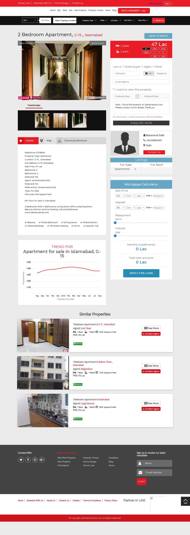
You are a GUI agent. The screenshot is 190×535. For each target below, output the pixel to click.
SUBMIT (142, 481)
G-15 (78, 35)
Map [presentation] (49, 140)
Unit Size (114, 20)
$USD (155, 49)
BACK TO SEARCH (158, 36)
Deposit (120, 202)
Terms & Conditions (154, 117)
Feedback (113, 458)
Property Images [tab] (34, 105)
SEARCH (159, 20)
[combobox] (30, 20)
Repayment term (122, 217)
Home (52, 10)
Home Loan (24, 3)
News (107, 10)
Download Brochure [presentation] (75, 140)
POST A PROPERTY (133, 10)
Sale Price (121, 190)
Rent (65, 10)
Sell (70, 10)
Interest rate (120, 230)
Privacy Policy (110, 500)
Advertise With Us (35, 500)
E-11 (101, 324)
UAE (163, 56)
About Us (51, 500)
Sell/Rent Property (66, 458)
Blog (114, 10)
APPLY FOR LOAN (141, 273)
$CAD (163, 49)
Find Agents (63, 465)
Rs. (146, 49)
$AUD (146, 52)
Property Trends (95, 10)
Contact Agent (151, 333)
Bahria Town (105, 361)
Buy (59, 10)
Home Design (61, 3)
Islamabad (93, 35)
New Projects (80, 10)
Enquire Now (141, 123)
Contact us (77, 3)
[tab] (28, 140)
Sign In (167, 4)
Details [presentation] (30, 140)
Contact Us (154, 152)
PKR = (149, 195)
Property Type (88, 20)
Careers (76, 500)
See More (153, 328)
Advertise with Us (42, 3)
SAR (154, 56)
